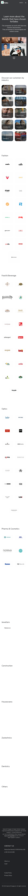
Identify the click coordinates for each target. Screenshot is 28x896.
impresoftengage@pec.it (10, 836)
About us (7, 861)
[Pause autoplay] (14, 58)
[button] (25, 2)
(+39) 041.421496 (9, 852)
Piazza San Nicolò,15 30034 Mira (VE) (14, 849)
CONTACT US (9, 846)
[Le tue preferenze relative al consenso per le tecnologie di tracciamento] (2, 2)
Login (5, 864)
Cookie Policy (8, 873)
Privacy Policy (8, 875)
